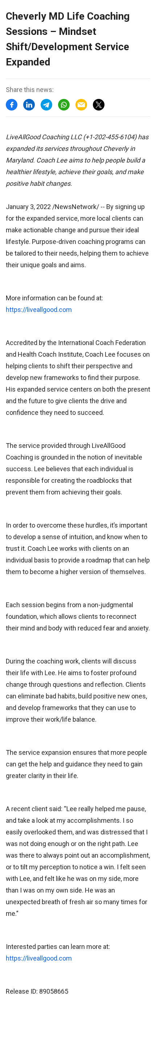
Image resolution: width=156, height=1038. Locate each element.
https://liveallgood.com (39, 309)
